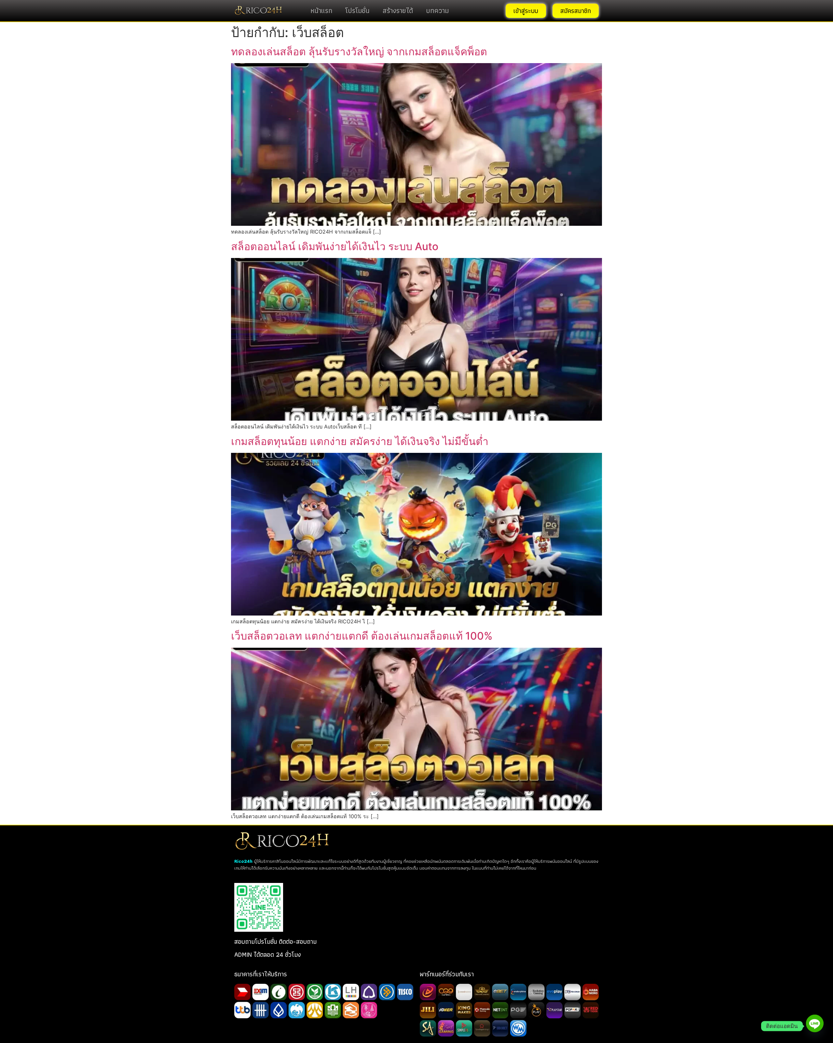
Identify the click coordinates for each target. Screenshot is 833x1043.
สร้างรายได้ (398, 10)
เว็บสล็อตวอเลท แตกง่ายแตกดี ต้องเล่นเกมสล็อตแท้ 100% (362, 636)
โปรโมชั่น (357, 10)
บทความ (437, 10)
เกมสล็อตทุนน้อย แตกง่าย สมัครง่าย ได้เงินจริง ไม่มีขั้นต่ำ (359, 441)
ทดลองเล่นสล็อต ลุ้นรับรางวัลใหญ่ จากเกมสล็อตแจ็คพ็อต (359, 51)
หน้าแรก (321, 10)
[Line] (815, 1026)
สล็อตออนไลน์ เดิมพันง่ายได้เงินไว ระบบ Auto (334, 246)
